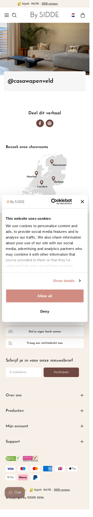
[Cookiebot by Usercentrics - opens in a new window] (53, 202)
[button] (7, 15)
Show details (64, 281)
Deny (44, 311)
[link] (45, 15)
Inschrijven (61, 372)
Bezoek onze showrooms (27, 147)
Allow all (44, 296)
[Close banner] (82, 201)
